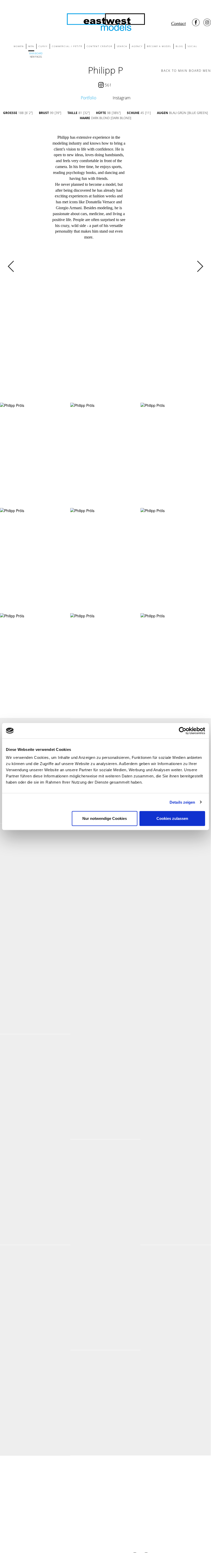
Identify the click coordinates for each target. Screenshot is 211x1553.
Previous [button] (11, 266)
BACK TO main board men (186, 70)
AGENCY (137, 46)
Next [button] (199, 266)
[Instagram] (207, 22)
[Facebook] (196, 22)
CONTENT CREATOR (99, 46)
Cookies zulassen (172, 818)
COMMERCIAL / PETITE (67, 46)
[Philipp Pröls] (12, 405)
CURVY (43, 46)
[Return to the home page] (105, 21)
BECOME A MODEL (159, 46)
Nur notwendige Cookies (104, 818)
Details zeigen (182, 802)
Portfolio (88, 98)
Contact (178, 23)
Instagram (121, 98)
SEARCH (122, 46)
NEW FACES (36, 56)
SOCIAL (192, 46)
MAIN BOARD (35, 53)
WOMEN (19, 46)
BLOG (179, 46)
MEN (31, 46)
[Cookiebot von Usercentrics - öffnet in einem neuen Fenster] (182, 730)
